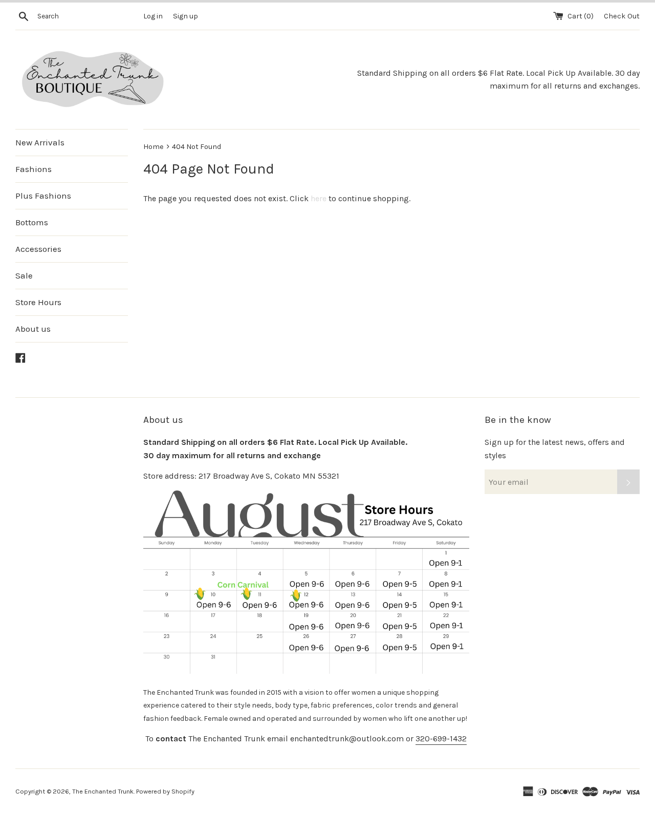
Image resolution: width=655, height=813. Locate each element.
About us (33, 329)
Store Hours (38, 302)
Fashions (33, 169)
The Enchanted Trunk (103, 791)
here (318, 198)
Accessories (38, 249)
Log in (153, 16)
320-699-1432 (441, 738)
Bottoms (31, 222)
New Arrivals (39, 142)
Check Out (622, 16)
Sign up (185, 16)
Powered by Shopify (165, 791)
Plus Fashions (43, 195)
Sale (24, 275)
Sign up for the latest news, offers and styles (555, 448)
